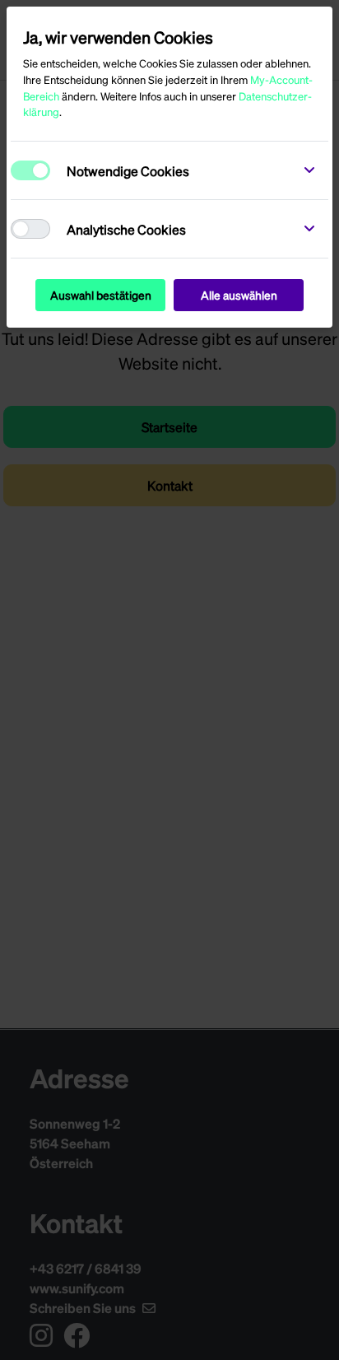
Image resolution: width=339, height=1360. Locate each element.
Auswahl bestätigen (100, 294)
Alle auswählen (239, 294)
